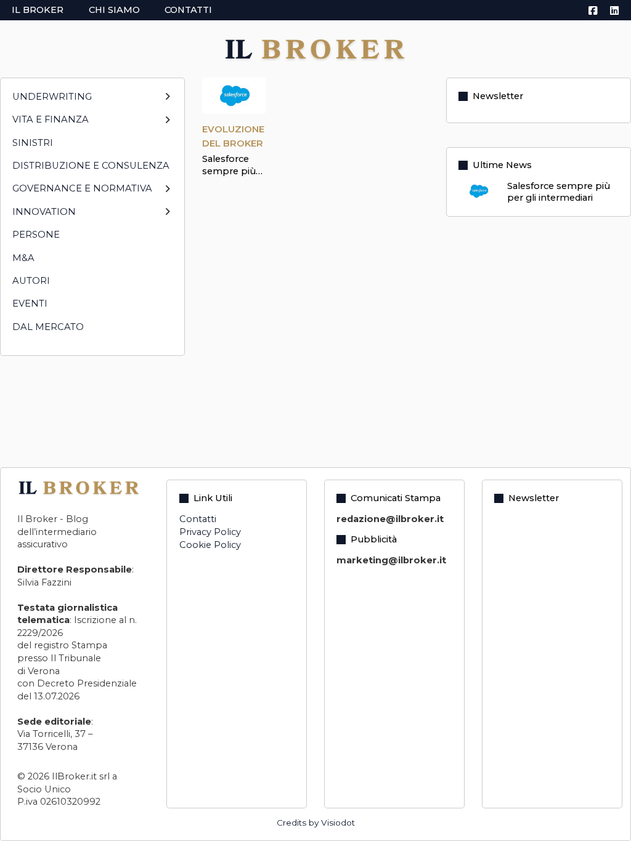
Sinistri (32, 142)
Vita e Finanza (50, 119)
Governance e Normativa (82, 188)
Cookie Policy (210, 544)
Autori (31, 280)
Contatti (188, 9)
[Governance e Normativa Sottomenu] (167, 194)
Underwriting (52, 96)
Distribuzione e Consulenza (90, 165)
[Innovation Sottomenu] (167, 217)
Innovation (44, 211)
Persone (36, 234)
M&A (23, 258)
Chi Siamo (114, 9)
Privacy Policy (210, 531)
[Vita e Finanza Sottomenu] (167, 125)
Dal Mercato (48, 326)
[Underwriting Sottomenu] (167, 101)
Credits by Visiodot (316, 822)
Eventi (29, 303)
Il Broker (37, 9)
